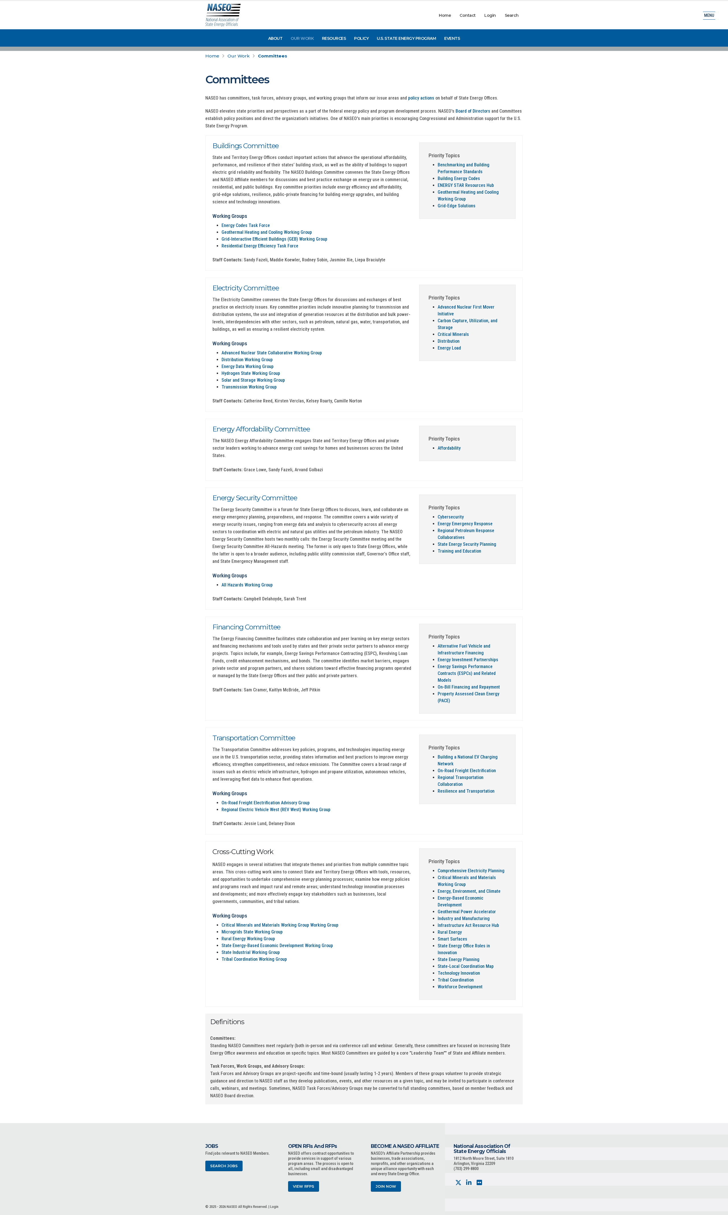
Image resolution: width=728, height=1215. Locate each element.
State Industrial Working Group (251, 952)
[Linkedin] (468, 1182)
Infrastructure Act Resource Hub (468, 925)
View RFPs (303, 1186)
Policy (361, 38)
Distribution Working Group (247, 359)
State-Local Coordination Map (466, 966)
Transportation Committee (253, 738)
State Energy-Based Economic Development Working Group (277, 945)
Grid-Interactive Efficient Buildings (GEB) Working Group (274, 239)
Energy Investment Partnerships (468, 659)
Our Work (302, 38)
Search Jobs (224, 1166)
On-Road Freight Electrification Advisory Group (266, 802)
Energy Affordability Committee (261, 429)
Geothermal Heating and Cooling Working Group (267, 232)
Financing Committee (246, 627)
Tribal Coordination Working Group (254, 959)
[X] (458, 1182)
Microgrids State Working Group (252, 932)
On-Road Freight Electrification (467, 770)
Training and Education (459, 551)
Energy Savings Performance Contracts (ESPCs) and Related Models (467, 673)
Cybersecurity (451, 517)
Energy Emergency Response (465, 523)
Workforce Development (460, 986)
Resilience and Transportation (466, 791)
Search (512, 15)
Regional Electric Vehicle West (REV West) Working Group (276, 809)
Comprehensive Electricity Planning (471, 870)
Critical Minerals (453, 334)
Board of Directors (473, 111)
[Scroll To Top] (718, 1208)
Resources (334, 38)
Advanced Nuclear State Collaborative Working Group (272, 353)
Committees (272, 56)
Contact (468, 15)
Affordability (449, 448)
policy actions (421, 98)
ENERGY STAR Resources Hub (466, 185)
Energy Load (449, 348)
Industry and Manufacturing (464, 918)
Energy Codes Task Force (246, 225)
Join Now (386, 1186)
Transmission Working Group (249, 387)
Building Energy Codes (459, 178)
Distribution (449, 341)
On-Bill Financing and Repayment (469, 687)
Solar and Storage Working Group (253, 380)
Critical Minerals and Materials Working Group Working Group (280, 925)
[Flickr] (479, 1182)
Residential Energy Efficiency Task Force (260, 246)
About (275, 38)
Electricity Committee (245, 288)
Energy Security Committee (254, 498)
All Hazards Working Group (247, 585)
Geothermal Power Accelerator (467, 911)
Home (445, 15)
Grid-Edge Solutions (456, 205)
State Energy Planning (458, 959)
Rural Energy (450, 932)
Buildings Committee (245, 146)
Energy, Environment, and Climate (469, 891)
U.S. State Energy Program (406, 38)
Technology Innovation (459, 973)
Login (490, 15)
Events (452, 38)
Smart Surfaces (452, 939)
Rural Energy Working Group (248, 938)
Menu (709, 15)
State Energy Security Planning (467, 544)
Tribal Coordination (456, 980)
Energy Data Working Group (248, 366)
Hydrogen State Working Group (251, 373)
